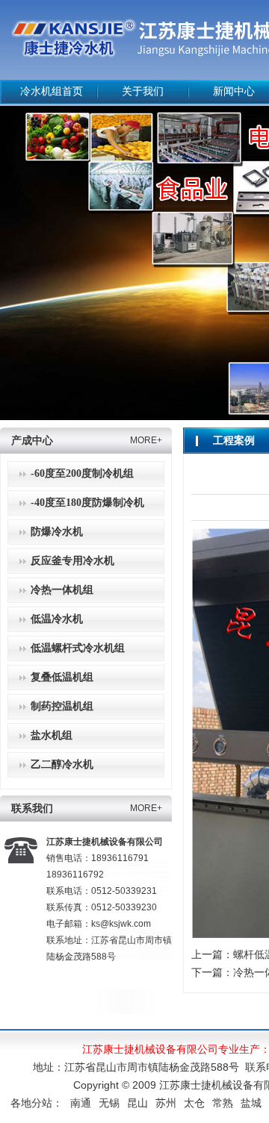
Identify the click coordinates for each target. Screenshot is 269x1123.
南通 (80, 1103)
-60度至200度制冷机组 (82, 473)
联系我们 (32, 808)
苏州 (165, 1103)
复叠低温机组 (62, 677)
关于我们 (143, 91)
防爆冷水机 (57, 531)
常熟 (222, 1103)
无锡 (109, 1103)
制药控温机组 (62, 706)
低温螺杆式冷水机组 (78, 648)
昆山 (137, 1103)
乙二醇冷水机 (62, 764)
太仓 (194, 1103)
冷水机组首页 (51, 91)
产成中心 (32, 440)
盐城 (251, 1103)
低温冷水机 (57, 619)
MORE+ (146, 440)
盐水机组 (51, 735)
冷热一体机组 (62, 589)
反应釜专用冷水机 (72, 560)
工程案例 (234, 440)
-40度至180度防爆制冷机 (87, 502)
